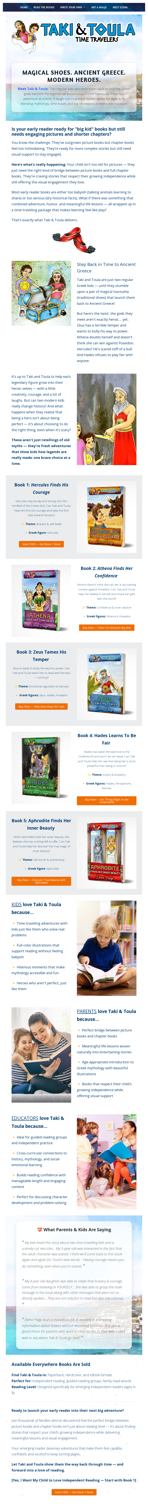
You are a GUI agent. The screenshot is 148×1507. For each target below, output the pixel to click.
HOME (24, 7)
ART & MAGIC (99, 7)
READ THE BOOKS (44, 7)
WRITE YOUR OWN (71, 7)
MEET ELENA (120, 7)
